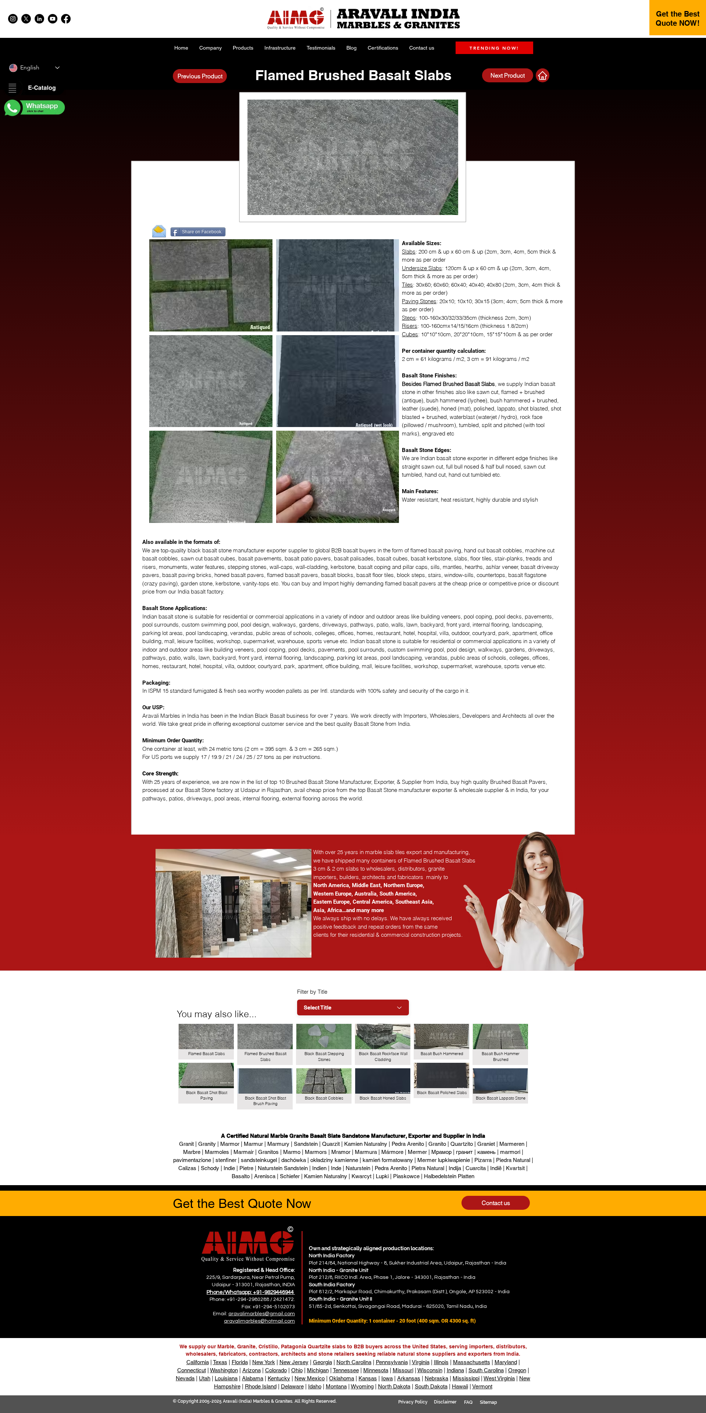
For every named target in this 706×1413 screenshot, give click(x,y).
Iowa (387, 1378)
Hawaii (460, 1386)
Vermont (482, 1386)
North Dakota (394, 1386)
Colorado (276, 1370)
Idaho (314, 1386)
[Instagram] (13, 19)
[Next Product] (542, 75)
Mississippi (466, 1378)
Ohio (297, 1370)
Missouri (403, 1370)
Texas (220, 1362)
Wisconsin (429, 1370)
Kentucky (279, 1378)
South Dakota (431, 1386)
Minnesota (375, 1370)
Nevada (185, 1378)
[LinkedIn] (39, 19)
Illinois (441, 1362)
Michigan (318, 1370)
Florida (240, 1362)
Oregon (517, 1370)
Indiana (455, 1370)
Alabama (252, 1378)
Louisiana (226, 1378)
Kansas (368, 1378)
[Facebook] (66, 19)
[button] (34, 89)
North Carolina (353, 1362)
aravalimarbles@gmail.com (261, 1313)
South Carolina (486, 1370)
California (197, 1362)
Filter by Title (312, 991)
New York (263, 1362)
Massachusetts (471, 1362)
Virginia (420, 1362)
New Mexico (310, 1378)
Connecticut (191, 1370)
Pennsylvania (392, 1362)
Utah (204, 1378)
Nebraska (436, 1378)
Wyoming (362, 1386)
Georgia (322, 1362)
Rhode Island (261, 1386)
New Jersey (294, 1362)
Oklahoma (341, 1378)
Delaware (292, 1386)
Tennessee (346, 1370)
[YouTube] (52, 19)
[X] (26, 19)
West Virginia (499, 1378)
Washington (224, 1370)
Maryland (506, 1362)
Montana (336, 1386)
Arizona (251, 1370)
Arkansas (408, 1378)
